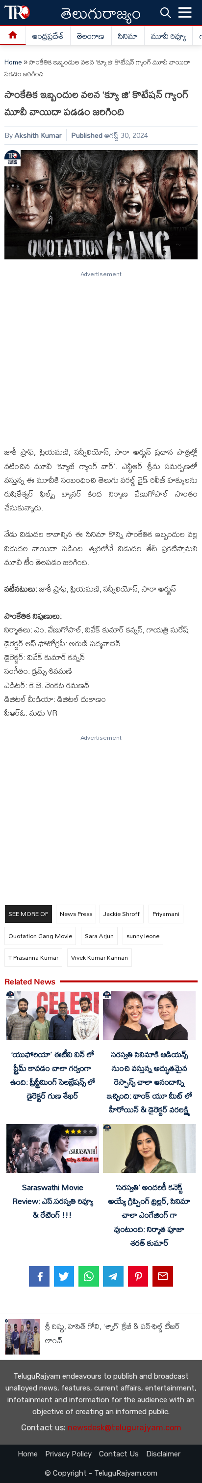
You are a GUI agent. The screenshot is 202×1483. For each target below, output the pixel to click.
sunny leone (142, 935)
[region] (100, 354)
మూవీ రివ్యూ (168, 36)
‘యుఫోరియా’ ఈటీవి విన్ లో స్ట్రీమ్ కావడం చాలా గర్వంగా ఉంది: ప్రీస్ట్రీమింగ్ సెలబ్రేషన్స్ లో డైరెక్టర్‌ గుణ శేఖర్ (52, 1075)
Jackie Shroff (121, 913)
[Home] (13, 35)
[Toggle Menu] (185, 13)
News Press (76, 913)
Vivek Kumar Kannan (99, 957)
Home (13, 62)
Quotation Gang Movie (40, 935)
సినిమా (128, 36)
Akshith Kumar (38, 135)
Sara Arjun (99, 935)
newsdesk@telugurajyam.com (124, 1427)
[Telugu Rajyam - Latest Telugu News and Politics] (17, 12)
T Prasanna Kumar (33, 957)
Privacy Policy (68, 1454)
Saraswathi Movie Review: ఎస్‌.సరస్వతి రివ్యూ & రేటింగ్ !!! (52, 1201)
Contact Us (119, 1454)
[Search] (166, 12)
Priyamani (165, 913)
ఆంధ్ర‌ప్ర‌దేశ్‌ (48, 36)
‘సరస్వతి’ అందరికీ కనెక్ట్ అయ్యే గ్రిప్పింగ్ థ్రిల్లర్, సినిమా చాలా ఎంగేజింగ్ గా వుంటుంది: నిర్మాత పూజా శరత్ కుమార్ (149, 1215)
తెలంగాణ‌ (90, 36)
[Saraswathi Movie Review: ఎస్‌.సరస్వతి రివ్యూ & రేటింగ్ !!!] (52, 1150)
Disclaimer (163, 1454)
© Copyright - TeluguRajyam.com (101, 1473)
